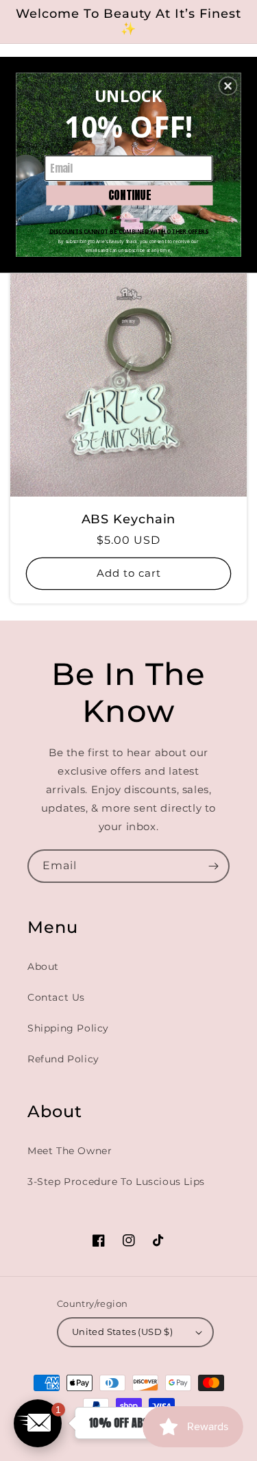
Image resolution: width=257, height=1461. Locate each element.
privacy (129, 320)
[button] (228, 85)
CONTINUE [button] (129, 194)
